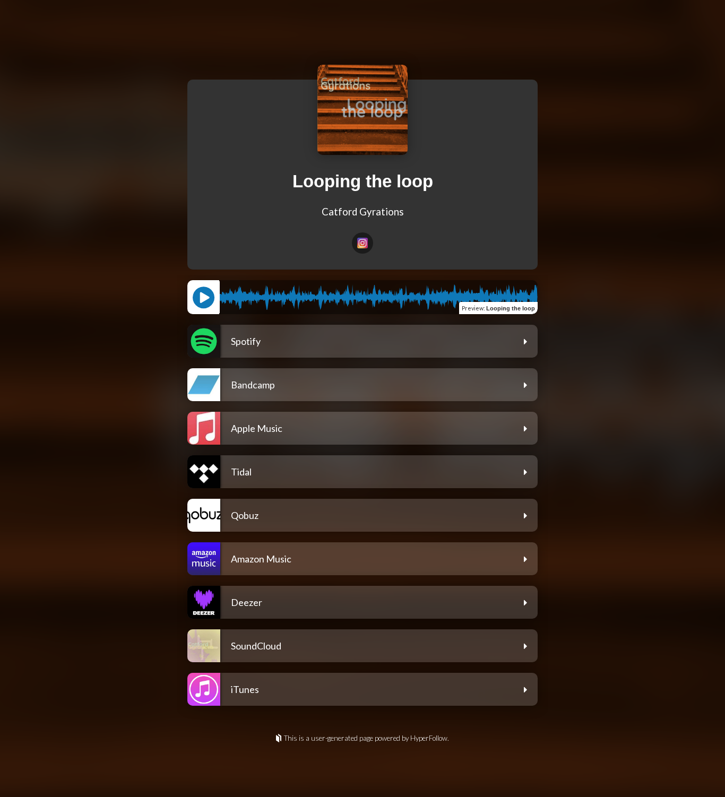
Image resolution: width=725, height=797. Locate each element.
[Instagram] (362, 243)
